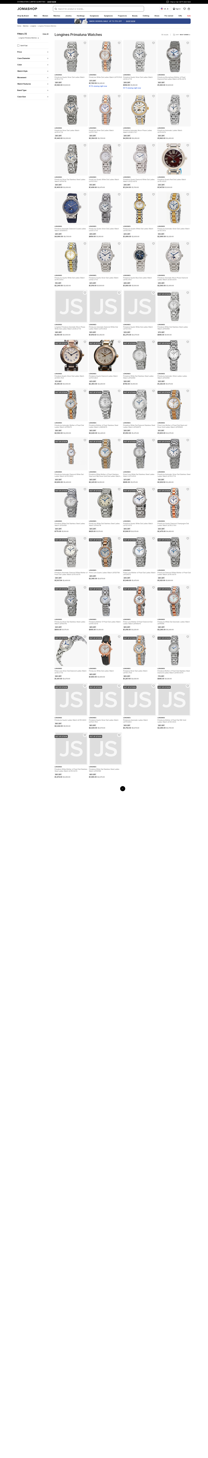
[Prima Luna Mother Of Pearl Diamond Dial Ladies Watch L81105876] (153, 587)
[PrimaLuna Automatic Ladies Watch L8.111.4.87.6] (188, 96)
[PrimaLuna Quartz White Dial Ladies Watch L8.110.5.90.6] (85, 244)
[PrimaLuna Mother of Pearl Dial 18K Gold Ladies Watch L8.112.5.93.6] (188, 686)
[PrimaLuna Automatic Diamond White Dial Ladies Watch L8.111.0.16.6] (119, 293)
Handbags (81, 16)
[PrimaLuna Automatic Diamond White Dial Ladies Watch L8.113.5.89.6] (85, 440)
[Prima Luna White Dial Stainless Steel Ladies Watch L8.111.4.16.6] (153, 440)
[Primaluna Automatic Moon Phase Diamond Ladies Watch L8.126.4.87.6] (188, 244)
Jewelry (68, 16)
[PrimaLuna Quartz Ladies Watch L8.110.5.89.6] (85, 686)
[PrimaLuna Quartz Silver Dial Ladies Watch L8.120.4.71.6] (119, 194)
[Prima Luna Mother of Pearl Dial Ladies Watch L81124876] (153, 538)
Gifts (180, 16)
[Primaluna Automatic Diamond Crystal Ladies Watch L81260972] (85, 194)
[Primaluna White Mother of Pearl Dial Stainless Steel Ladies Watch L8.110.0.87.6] (85, 735)
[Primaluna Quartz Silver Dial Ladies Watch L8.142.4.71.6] (119, 244)
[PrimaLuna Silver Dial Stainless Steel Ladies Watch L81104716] (85, 587)
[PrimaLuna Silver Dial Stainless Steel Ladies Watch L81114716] (85, 145)
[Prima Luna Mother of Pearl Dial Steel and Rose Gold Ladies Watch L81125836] (188, 391)
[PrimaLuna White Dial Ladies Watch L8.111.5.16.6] (119, 43)
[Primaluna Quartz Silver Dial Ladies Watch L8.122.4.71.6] (153, 43)
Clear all (45, 34)
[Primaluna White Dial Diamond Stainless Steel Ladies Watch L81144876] (153, 391)
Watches (56, 16)
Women (45, 16)
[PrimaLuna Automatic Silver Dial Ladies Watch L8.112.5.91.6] (188, 194)
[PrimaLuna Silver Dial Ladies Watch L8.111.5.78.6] (119, 96)
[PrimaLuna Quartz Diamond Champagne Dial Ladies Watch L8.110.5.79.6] (188, 489)
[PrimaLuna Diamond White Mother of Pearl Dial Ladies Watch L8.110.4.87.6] (188, 538)
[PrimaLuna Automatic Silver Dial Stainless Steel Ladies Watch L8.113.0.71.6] (188, 440)
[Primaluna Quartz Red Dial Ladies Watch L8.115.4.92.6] (188, 145)
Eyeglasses (108, 16)
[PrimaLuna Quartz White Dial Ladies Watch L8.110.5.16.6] (153, 194)
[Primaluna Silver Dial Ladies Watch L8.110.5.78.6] (153, 637)
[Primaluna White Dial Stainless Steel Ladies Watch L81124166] (85, 489)
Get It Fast (23, 45)
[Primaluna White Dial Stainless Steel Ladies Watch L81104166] (188, 293)
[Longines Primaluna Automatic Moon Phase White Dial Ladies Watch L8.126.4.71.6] (85, 293)
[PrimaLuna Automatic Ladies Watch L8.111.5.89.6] (153, 686)
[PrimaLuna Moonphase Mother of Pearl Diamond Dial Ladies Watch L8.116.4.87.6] (188, 43)
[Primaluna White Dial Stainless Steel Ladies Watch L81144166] (153, 342)
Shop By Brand (23, 16)
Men (35, 16)
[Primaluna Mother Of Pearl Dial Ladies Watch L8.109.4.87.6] (119, 587)
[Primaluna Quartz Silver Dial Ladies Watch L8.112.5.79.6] (119, 686)
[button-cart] (189, 8)
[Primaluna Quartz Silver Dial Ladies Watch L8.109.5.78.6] (85, 342)
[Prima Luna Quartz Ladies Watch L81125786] (119, 538)
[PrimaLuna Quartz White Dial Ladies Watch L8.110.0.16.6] (119, 145)
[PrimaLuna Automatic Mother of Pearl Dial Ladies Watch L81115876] (85, 391)
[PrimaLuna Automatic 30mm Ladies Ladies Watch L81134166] (188, 342)
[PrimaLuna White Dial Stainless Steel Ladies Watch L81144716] (119, 489)
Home (19, 26)
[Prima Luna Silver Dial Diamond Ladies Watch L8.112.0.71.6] (85, 637)
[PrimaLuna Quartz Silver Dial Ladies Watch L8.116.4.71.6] (85, 43)
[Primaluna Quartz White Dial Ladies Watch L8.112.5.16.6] (153, 293)
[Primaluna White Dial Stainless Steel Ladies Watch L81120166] (119, 735)
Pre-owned (169, 16)
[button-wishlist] (184, 8)
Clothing (146, 16)
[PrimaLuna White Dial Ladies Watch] (119, 637)
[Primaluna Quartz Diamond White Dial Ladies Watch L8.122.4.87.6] (153, 145)
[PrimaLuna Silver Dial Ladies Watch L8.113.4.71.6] (85, 96)
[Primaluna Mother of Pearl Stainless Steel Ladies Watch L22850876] (119, 391)
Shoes (156, 16)
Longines (33, 26)
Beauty (134, 16)
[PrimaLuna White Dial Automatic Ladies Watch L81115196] (188, 587)
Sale (189, 16)
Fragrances (122, 16)
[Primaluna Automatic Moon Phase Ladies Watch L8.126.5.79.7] (153, 96)
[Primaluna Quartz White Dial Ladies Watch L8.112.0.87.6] (153, 489)
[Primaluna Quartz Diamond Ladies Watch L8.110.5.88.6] (119, 342)
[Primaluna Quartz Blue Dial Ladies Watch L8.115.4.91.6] (153, 244)
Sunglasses (94, 16)
